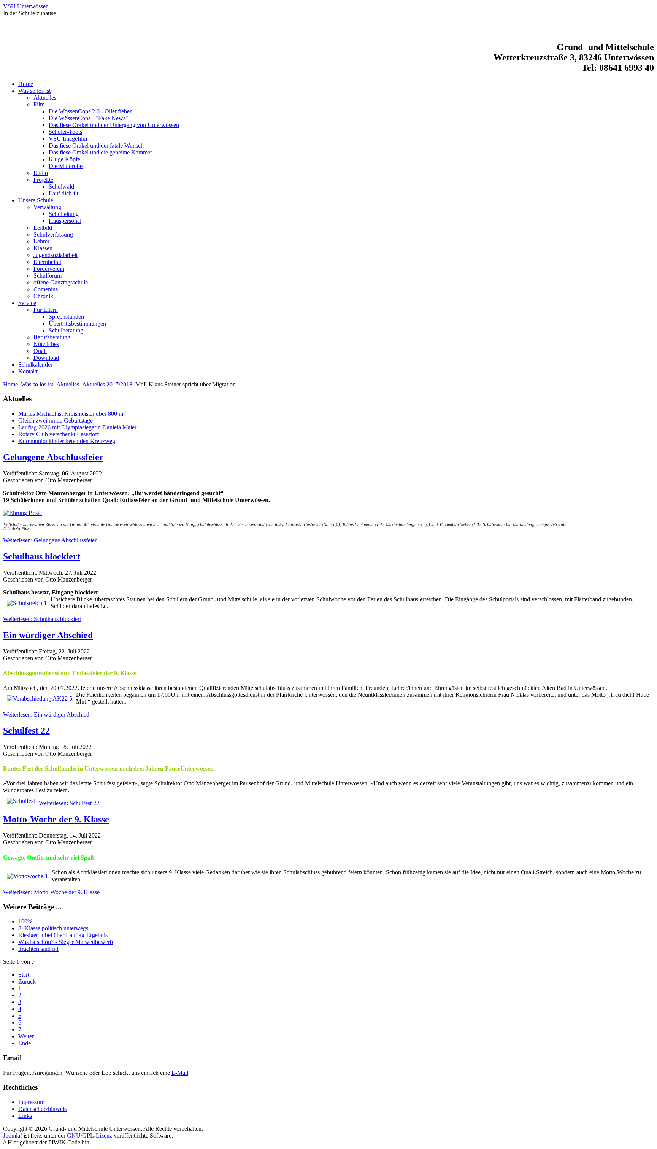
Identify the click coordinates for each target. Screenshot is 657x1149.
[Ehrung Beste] (328, 513)
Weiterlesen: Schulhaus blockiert (42, 619)
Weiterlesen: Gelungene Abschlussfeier (50, 540)
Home (10, 384)
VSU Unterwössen (26, 6)
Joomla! (12, 1135)
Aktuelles (67, 384)
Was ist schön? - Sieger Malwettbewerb (65, 942)
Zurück (27, 981)
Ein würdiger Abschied (48, 635)
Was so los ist (37, 384)
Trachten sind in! (38, 949)
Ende (24, 1043)
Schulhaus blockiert (41, 556)
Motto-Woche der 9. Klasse (56, 819)
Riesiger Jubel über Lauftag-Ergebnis (63, 935)
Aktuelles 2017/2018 (107, 384)
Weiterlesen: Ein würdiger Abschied (46, 714)
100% (25, 921)
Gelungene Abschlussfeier (53, 457)
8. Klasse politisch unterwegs (53, 928)
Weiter (26, 1036)
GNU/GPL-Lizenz (89, 1135)
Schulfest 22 (26, 731)
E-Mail (179, 1073)
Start (23, 974)
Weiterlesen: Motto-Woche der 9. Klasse (51, 892)
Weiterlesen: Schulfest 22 (69, 803)
